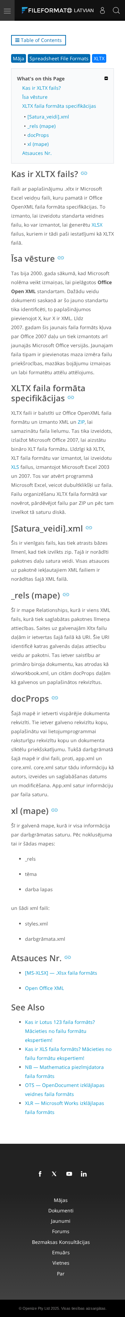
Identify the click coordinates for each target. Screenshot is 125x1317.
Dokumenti (61, 1210)
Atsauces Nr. (37, 153)
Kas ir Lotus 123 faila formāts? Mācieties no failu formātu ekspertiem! (60, 1031)
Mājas (61, 1200)
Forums (60, 1231)
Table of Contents (40, 40)
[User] (102, 10)
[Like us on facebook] (41, 1174)
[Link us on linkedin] (85, 1174)
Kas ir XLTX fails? (41, 88)
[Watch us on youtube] (70, 1174)
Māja (18, 58)
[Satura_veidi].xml (48, 116)
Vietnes (60, 1262)
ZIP (81, 422)
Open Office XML (44, 988)
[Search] (116, 10)
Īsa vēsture (35, 97)
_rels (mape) (41, 126)
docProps (38, 135)
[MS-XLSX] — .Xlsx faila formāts (61, 972)
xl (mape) (38, 144)
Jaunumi (60, 1221)
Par (61, 1273)
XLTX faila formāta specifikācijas (59, 106)
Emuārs (61, 1252)
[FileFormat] (46, 10)
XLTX (99, 58)
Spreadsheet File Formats (59, 58)
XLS (15, 467)
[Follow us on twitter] (55, 1174)
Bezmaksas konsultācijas (61, 1242)
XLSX (97, 224)
